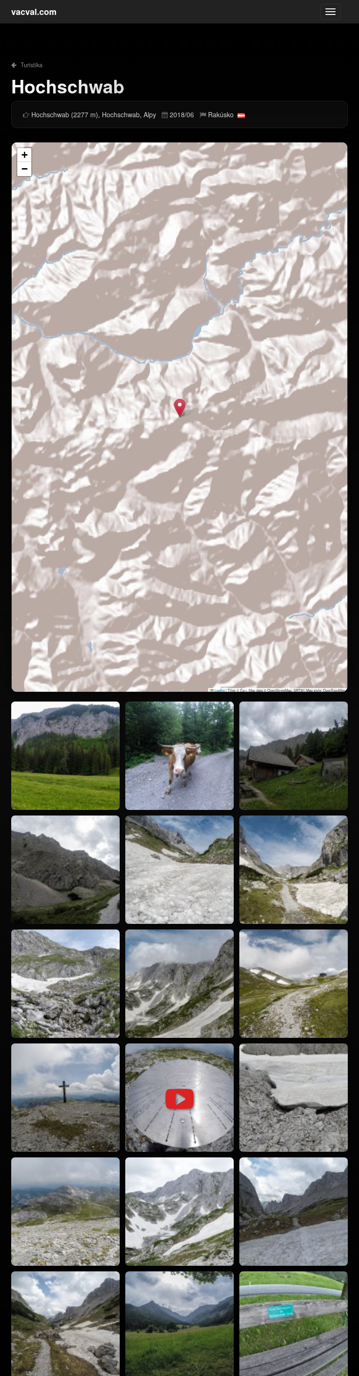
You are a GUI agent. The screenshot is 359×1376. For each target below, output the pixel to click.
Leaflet (219, 690)
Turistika (31, 65)
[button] (180, 408)
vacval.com (34, 12)
